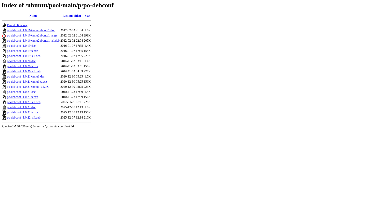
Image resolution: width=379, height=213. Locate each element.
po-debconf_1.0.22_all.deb (23, 117)
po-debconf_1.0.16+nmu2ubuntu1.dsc (31, 30)
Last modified (72, 15)
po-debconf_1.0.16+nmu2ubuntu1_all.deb (33, 40)
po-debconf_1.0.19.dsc (21, 45)
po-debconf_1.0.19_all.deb (23, 56)
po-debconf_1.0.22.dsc (21, 107)
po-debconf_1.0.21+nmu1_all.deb (28, 86)
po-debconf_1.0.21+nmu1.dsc (25, 76)
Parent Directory (17, 25)
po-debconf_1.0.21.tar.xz (22, 97)
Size (87, 15)
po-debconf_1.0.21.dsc (21, 91)
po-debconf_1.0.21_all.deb (23, 102)
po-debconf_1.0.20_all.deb (23, 71)
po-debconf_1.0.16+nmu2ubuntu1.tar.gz (32, 35)
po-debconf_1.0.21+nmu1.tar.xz (27, 81)
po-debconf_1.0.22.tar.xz (22, 112)
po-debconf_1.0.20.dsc (21, 61)
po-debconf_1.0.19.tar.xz (22, 50)
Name (33, 15)
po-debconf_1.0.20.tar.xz (22, 66)
